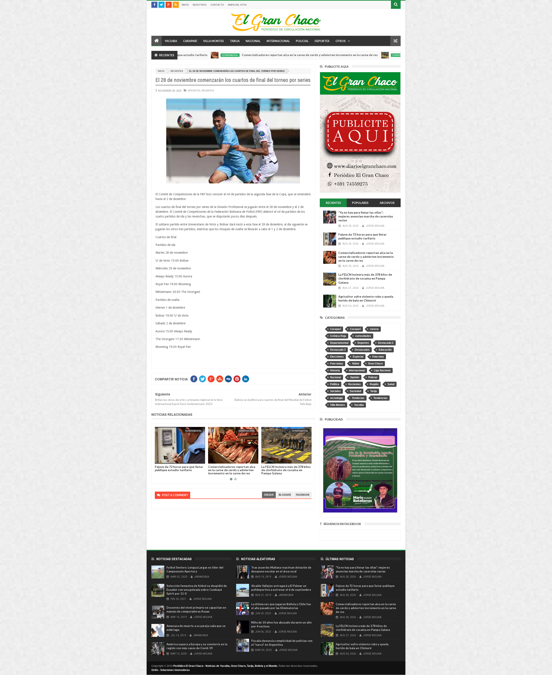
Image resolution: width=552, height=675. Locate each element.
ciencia (374, 329)
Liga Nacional (382, 370)
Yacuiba (171, 41)
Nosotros (200, 4)
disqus (269, 495)
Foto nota (378, 356)
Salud (390, 384)
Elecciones (337, 356)
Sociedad (355, 391)
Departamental (190, 55)
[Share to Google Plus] (168, 459)
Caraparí (190, 41)
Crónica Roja (338, 336)
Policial (302, 41)
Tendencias (380, 398)
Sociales (335, 391)
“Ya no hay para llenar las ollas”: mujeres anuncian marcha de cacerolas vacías (365, 216)
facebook (302, 495)
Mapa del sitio (237, 4)
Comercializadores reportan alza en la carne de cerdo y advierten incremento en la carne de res (270, 55)
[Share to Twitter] (164, 459)
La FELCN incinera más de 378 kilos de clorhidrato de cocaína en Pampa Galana (232, 470)
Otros (341, 41)
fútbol (355, 363)
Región (374, 384)
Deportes (322, 41)
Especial (358, 356)
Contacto (217, 4)
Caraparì (355, 329)
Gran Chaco (375, 363)
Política (334, 384)
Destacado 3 (338, 349)
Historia (335, 370)
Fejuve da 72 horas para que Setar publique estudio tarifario (362, 236)
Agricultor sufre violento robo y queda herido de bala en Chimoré (285, 468)
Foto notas (336, 363)
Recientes (177, 71)
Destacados (362, 349)
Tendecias (358, 398)
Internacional (278, 41)
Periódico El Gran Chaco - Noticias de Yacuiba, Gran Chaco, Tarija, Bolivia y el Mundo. (225, 665)
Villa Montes (213, 41)
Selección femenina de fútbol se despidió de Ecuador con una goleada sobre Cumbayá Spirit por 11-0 (196, 589)
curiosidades (363, 336)
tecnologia (336, 398)
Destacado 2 (386, 342)
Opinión (354, 377)
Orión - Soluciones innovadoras (170, 670)
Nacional (253, 41)
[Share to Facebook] (159, 459)
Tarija (235, 41)
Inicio (185, 4)
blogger (285, 495)
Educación (385, 349)
